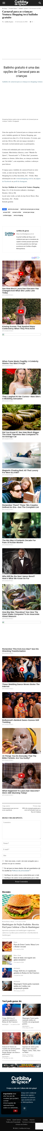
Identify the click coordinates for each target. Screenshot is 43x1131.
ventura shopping (18, 215)
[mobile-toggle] (3, 3)
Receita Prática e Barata (8, 921)
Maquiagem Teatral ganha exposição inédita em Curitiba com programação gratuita (26, 986)
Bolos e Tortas (17, 955)
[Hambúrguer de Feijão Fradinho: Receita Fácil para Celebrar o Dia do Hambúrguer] (21, 906)
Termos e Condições (28, 1122)
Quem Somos (16, 1120)
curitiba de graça (7, 215)
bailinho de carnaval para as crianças (30, 209)
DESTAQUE (17, 968)
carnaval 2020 (6, 212)
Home (9, 1120)
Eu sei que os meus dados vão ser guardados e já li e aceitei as (21, 869)
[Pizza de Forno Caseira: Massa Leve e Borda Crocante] (7, 946)
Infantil (21, 8)
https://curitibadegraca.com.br (25, 234)
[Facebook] (11, 27)
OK (15, 1111)
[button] (40, 3)
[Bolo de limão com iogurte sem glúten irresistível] (7, 960)
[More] (37, 27)
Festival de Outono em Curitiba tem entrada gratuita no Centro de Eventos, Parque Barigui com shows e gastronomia (11, 1050)
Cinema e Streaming (27, 1054)
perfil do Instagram (20, 181)
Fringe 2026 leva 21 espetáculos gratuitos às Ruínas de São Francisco (26, 972)
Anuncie (32, 1120)
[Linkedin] (31, 27)
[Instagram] (24, 1108)
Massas (15, 942)
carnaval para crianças (28, 212)
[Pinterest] (21, 27)
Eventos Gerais (13, 8)
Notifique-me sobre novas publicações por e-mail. (21, 878)
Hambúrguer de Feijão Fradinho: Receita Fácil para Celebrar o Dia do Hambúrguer (20, 925)
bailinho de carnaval (13, 209)
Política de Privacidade (13, 1122)
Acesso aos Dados (21, 1124)
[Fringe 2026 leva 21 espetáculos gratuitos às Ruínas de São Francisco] (7, 973)
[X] (16, 27)
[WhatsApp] (26, 27)
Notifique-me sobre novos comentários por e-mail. (21, 875)
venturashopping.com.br (24, 178)
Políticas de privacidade (20, 871)
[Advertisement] (21, 44)
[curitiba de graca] (10, 239)
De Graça (4, 8)
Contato (25, 1120)
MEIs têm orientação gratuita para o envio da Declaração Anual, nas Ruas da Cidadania (31, 810)
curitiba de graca (9, 21)
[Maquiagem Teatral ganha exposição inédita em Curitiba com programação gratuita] (7, 986)
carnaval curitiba (16, 212)
